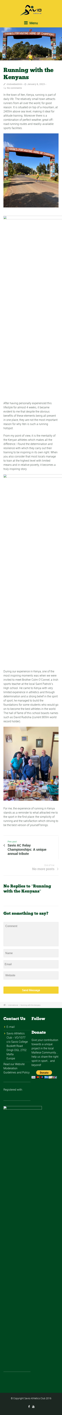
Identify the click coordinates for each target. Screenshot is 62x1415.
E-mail (11, 1027)
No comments (14, 88)
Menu (33, 23)
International (13, 1005)
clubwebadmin (14, 84)
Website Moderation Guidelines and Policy (16, 1068)
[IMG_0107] (31, 44)
